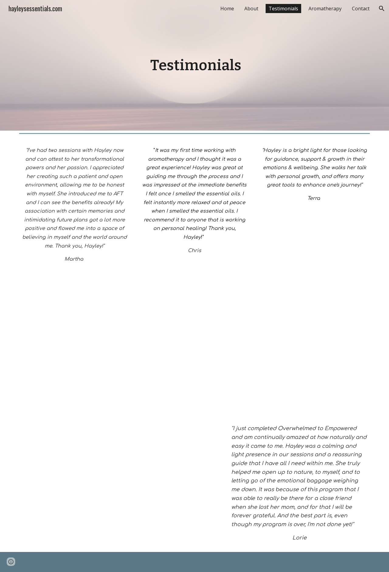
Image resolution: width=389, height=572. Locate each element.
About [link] (251, 8)
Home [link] (227, 8)
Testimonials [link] (283, 8)
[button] (381, 8)
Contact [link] (361, 8)
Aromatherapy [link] (325, 8)
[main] (194, 65)
